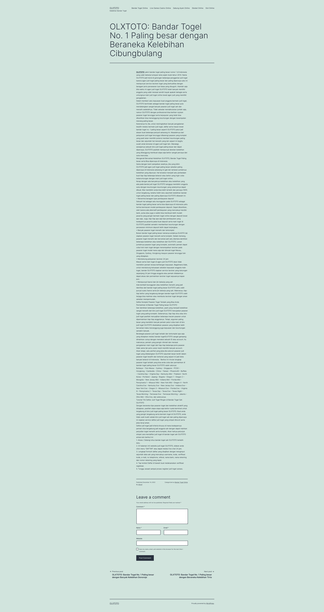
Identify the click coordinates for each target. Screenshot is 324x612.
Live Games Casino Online (160, 8)
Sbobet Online (197, 8)
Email (166, 528)
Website (139, 538)
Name (139, 528)
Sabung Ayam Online (181, 8)
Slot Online (210, 8)
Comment (140, 507)
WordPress (210, 603)
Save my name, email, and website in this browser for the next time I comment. (161, 550)
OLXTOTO (114, 8)
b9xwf (140, 484)
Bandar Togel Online (140, 8)
